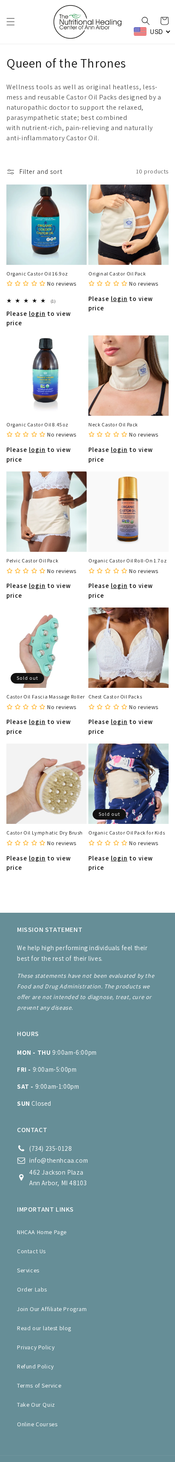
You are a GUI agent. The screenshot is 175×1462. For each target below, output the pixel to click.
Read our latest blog (44, 1328)
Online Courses (37, 1424)
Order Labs (32, 1289)
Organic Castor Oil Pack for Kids (126, 832)
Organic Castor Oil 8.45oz (37, 424)
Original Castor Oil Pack (117, 273)
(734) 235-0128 (50, 1148)
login (37, 313)
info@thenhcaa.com (58, 1160)
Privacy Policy (35, 1347)
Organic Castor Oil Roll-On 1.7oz (127, 560)
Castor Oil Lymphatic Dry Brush (44, 832)
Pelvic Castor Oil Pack (32, 560)
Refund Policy (35, 1366)
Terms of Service (39, 1385)
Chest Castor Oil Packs (115, 696)
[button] (10, 21)
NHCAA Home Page (42, 1232)
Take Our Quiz (36, 1404)
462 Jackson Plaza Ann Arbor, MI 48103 (58, 1177)
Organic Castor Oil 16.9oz (37, 273)
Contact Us (31, 1251)
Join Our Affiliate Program (52, 1309)
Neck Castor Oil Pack (113, 424)
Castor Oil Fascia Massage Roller (45, 696)
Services (28, 1270)
